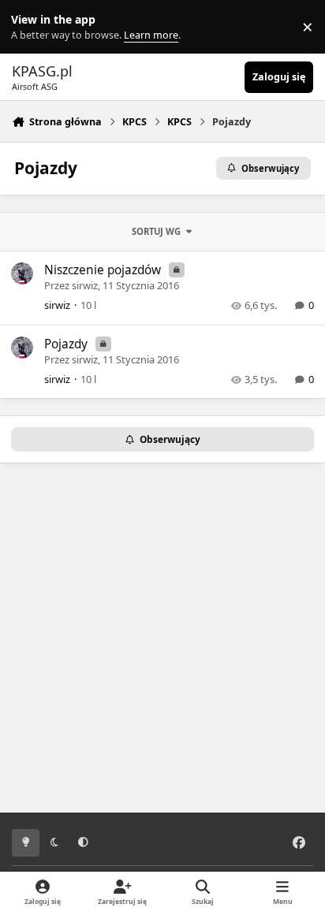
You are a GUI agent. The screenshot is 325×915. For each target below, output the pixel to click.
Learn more (30, 27)
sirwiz (85, 285)
